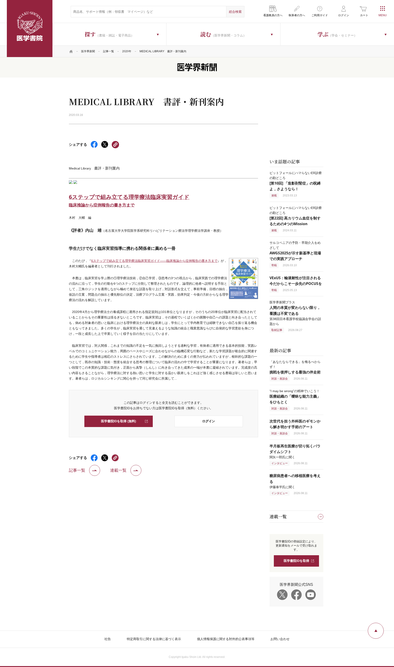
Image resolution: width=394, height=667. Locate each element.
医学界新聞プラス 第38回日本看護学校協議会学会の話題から (295, 313)
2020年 (126, 51)
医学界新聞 (88, 51)
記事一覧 (108, 51)
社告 (107, 639)
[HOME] (71, 51)
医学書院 (29, 28)
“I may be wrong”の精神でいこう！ (295, 396)
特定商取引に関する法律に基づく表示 (154, 639)
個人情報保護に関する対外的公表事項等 (225, 639)
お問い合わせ (280, 639)
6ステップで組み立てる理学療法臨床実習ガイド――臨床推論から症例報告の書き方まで (154, 261)
